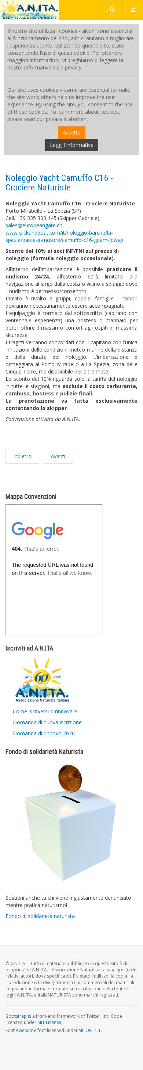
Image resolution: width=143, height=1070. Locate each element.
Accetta (72, 132)
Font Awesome (21, 1030)
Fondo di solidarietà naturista (40, 915)
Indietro (22, 456)
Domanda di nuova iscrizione (47, 722)
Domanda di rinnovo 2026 (44, 733)
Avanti (58, 456)
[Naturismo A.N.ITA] (29, 10)
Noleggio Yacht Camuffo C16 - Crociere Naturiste (59, 183)
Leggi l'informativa (72, 144)
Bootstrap (16, 1016)
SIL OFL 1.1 (90, 1030)
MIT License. (49, 1022)
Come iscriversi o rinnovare (45, 711)
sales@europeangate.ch (34, 225)
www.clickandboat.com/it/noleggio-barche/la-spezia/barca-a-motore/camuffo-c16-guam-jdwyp (64, 236)
